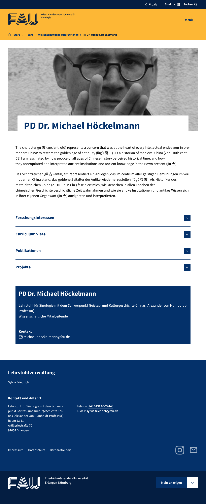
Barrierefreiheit (60, 450)
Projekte (23, 267)
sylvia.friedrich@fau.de (102, 411)
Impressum (15, 450)
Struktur (170, 4)
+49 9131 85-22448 (101, 406)
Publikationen (28, 251)
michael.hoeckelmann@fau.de (47, 336)
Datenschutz (36, 450)
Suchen (188, 4)
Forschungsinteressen (34, 218)
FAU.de (153, 5)
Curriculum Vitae (30, 234)
